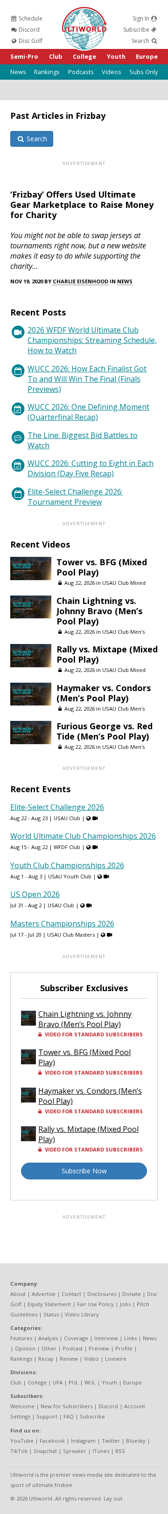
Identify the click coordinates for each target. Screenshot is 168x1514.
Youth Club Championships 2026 (67, 865)
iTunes (100, 1450)
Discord (28, 30)
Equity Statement (49, 1304)
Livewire (115, 1358)
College (84, 56)
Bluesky (136, 1440)
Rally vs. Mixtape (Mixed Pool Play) (107, 654)
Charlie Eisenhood (80, 281)
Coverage (76, 1338)
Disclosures (101, 1293)
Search (141, 41)
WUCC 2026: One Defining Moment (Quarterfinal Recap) (88, 412)
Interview (106, 1338)
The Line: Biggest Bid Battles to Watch (83, 440)
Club (56, 56)
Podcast (73, 1348)
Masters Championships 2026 (62, 923)
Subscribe (137, 30)
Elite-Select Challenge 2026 (57, 807)
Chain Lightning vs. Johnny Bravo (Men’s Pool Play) (99, 611)
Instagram (83, 1440)
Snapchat (45, 1450)
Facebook (52, 1440)
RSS (120, 1450)
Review (69, 1358)
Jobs (125, 1304)
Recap (46, 1358)
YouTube (22, 1440)
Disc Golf (29, 41)
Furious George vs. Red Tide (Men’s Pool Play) (104, 731)
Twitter (111, 1440)
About (18, 1293)
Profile (124, 1348)
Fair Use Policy (95, 1304)
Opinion (25, 1348)
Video (91, 1358)
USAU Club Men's (123, 631)
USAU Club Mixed (124, 582)
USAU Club (67, 818)
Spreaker (74, 1450)
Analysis (48, 1338)
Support (46, 1416)
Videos (111, 72)
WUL (90, 1382)
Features (21, 1338)
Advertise (44, 1293)
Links (130, 1338)
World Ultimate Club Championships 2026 (83, 836)
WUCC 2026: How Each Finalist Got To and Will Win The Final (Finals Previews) (87, 378)
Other (49, 1348)
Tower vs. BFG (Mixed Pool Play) (101, 567)
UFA (58, 1382)
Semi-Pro (24, 56)
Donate (131, 1293)
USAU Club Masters (71, 934)
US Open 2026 (35, 894)
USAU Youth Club (69, 876)
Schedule (29, 18)
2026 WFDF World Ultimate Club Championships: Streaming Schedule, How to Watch (92, 340)
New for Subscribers (66, 1406)
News (18, 72)
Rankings (47, 72)
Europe (147, 56)
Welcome (22, 1406)
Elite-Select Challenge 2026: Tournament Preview (75, 496)
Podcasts (81, 72)
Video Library (82, 1314)
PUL (73, 1382)
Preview (99, 1348)
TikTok (19, 1450)
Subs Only (143, 72)
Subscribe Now (84, 1170)
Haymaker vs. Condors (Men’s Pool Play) (103, 693)
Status (51, 1314)
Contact (71, 1293)
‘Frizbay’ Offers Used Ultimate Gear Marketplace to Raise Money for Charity (82, 204)
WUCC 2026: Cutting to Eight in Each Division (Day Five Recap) (91, 468)
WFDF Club (67, 846)
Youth (116, 56)
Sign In (142, 18)
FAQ (68, 1416)
